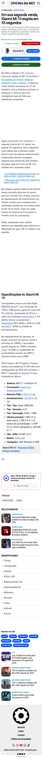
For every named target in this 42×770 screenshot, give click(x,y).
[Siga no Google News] (24, 745)
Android (25, 373)
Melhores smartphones (21, 668)
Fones (7, 603)
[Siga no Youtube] (21, 745)
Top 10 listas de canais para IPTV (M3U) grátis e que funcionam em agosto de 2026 (23, 659)
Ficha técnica (33, 51)
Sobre (21, 731)
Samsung (33, 636)
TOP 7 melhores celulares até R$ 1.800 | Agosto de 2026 (24, 683)
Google (13, 636)
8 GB (24, 394)
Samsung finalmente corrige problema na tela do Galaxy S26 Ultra (25, 519)
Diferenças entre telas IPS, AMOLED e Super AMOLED (22, 181)
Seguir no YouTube (32, 43)
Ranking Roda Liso (13, 581)
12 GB (32, 394)
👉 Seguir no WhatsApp (21, 65)
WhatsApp (6, 641)
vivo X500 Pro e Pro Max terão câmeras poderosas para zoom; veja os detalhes (25, 545)
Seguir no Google (12, 43)
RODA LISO (9, 576)
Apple (4, 636)
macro (4, 349)
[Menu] (3, 3)
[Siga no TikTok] (28, 745)
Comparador (10, 565)
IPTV (13, 653)
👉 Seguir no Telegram (21, 59)
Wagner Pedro (10, 40)
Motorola (23, 636)
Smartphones (19, 10)
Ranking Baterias (12, 587)
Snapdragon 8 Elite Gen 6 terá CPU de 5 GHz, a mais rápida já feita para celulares (25, 532)
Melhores (8, 592)
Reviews (8, 597)
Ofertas (7, 571)
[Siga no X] (13, 745)
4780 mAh (20, 438)
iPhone (7, 613)
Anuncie (21, 727)
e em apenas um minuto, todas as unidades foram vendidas (20, 79)
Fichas (7, 560)
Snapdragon (7, 323)
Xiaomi (30, 73)
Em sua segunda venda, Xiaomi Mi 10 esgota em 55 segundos (19, 19)
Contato (21, 735)
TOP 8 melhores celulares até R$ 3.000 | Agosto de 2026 (24, 671)
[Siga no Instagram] (17, 745)
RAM (6, 326)
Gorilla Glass (27, 316)
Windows (17, 641)
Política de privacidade (21, 739)
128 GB (27, 398)
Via (3, 459)
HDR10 (8, 313)
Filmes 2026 (6, 645)
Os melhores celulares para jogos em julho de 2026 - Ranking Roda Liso (21, 175)
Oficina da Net (6, 10)
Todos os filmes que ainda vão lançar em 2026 (23, 696)
